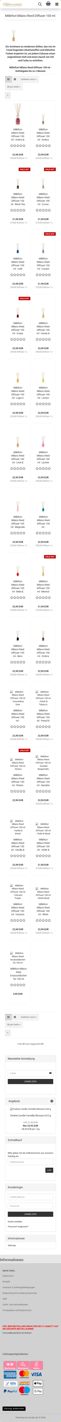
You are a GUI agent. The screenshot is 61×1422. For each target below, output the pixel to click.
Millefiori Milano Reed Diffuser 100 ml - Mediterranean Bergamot (43, 522)
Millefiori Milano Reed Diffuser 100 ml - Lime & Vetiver (17, 457)
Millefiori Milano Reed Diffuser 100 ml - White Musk (43, 909)
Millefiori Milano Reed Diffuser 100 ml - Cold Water (17, 263)
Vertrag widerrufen (14, 1408)
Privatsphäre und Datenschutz (17, 1310)
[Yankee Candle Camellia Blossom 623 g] (30, 1109)
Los (49, 1170)
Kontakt (6, 1281)
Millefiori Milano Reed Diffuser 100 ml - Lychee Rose (43, 457)
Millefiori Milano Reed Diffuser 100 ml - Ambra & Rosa (17, 134)
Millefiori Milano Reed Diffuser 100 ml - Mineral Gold (43, 586)
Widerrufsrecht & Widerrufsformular (20, 1293)
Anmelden (30, 1081)
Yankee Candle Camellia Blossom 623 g (30, 1115)
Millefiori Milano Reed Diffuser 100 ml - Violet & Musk (43, 845)
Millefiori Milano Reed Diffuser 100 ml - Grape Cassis (17, 328)
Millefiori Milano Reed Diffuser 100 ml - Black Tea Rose (18, 199)
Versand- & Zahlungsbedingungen (19, 1287)
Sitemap (12, 1245)
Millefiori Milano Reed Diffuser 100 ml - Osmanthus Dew (17, 715)
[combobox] (29, 79)
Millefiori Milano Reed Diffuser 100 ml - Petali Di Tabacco (43, 715)
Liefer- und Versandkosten (15, 1304)
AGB (5, 1298)
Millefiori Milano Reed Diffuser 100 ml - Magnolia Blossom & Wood (18, 522)
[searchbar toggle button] (40, 4)
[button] (8, 79)
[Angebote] (51, 1101)
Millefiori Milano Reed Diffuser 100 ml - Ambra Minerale (43, 134)
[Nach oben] (52, 1417)
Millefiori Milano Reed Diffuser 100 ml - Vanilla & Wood (17, 845)
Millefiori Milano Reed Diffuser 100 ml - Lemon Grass (43, 393)
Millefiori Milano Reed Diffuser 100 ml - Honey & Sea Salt (43, 328)
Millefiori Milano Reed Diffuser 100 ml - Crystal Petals (43, 263)
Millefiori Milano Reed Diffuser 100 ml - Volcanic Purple (17, 909)
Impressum (8, 1276)
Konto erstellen (15, 1221)
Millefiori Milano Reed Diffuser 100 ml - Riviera (17, 780)
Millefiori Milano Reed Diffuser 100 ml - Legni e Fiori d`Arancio (17, 393)
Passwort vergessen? (18, 1226)
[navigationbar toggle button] (57, 4)
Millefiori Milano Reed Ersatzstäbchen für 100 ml (18, 973)
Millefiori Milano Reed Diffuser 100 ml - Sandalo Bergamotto (43, 780)
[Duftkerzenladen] (11, 4)
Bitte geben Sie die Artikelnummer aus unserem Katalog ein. (30, 1154)
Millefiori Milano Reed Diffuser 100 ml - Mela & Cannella (17, 586)
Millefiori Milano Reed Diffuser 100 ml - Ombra (43, 651)
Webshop (20, 1417)
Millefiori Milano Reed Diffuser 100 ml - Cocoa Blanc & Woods (43, 199)
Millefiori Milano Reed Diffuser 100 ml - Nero (17, 651)
